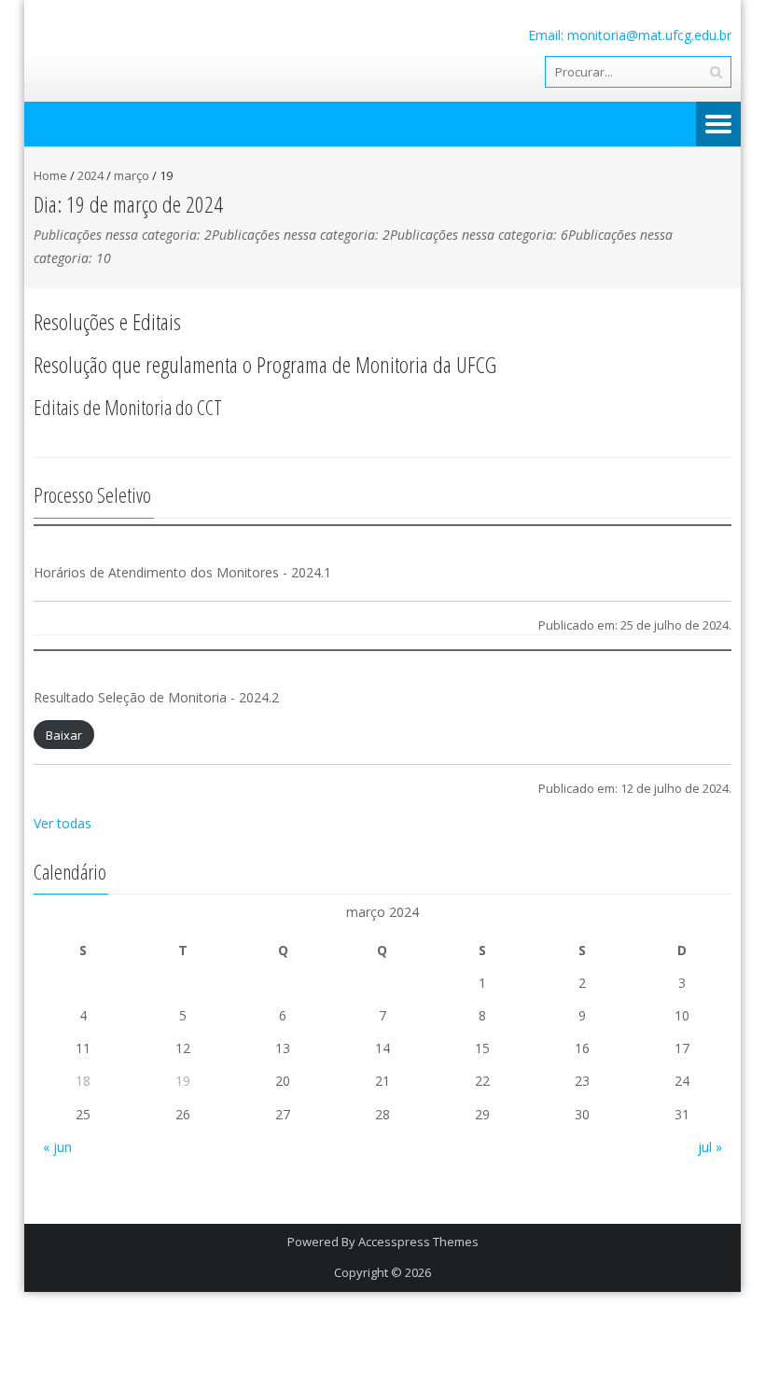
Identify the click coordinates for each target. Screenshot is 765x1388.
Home (50, 175)
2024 (90, 175)
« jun (57, 1147)
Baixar (64, 735)
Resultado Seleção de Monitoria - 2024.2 (156, 697)
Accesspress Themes (418, 1241)
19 (182, 1081)
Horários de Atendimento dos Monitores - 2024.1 (182, 572)
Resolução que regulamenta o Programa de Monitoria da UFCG (265, 364)
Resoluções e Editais (107, 321)
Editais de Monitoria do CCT (128, 407)
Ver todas (62, 823)
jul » (710, 1147)
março (131, 175)
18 (83, 1081)
